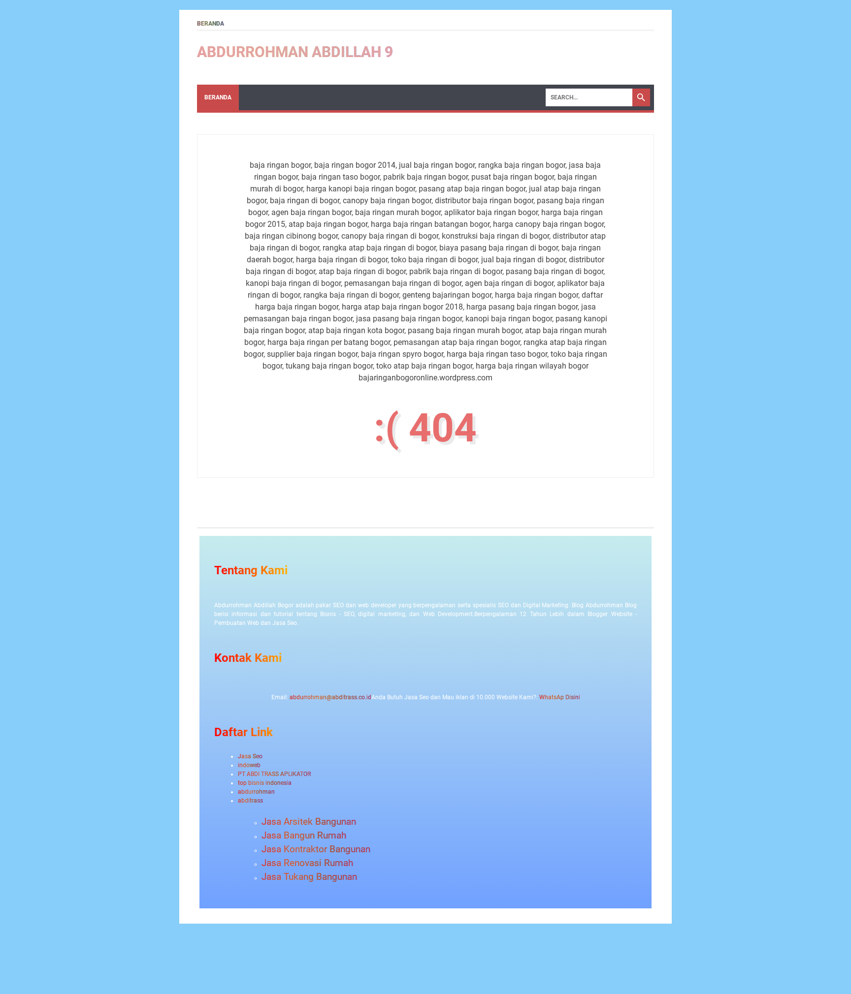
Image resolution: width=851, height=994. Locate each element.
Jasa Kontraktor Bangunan (316, 849)
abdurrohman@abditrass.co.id (330, 697)
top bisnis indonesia (265, 782)
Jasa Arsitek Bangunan (309, 821)
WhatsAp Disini (559, 697)
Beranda (210, 23)
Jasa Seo (250, 756)
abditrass (250, 800)
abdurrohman (256, 791)
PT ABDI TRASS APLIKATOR (274, 774)
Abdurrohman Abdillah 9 (295, 52)
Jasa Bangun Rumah (304, 835)
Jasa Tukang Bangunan (309, 876)
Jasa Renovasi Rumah (307, 863)
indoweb (249, 765)
